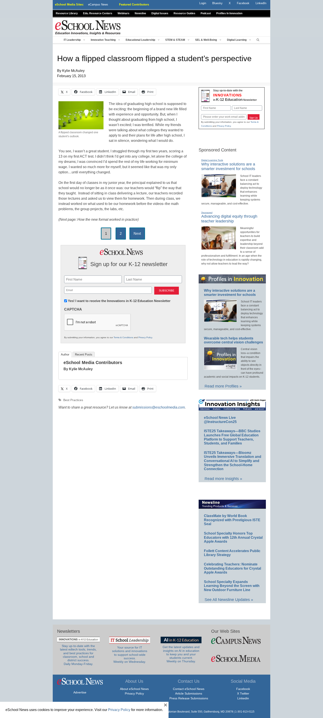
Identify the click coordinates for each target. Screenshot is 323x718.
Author (65, 354)
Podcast (206, 13)
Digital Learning (237, 39)
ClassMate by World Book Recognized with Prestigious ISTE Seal (232, 520)
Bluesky (217, 3)
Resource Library (67, 13)
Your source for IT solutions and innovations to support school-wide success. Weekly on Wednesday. (129, 654)
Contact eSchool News (188, 689)
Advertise (79, 692)
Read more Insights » (223, 478)
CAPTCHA (73, 309)
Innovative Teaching (103, 39)
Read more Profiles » (223, 386)
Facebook (243, 689)
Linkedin (243, 698)
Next (137, 233)
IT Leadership (72, 39)
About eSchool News (134, 689)
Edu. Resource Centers (97, 13)
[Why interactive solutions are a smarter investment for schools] (218, 195)
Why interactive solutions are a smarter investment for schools (228, 166)
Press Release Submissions (188, 698)
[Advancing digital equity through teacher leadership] (218, 247)
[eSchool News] (88, 27)
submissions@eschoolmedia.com (158, 407)
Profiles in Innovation (229, 13)
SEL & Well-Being (206, 39)
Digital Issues (159, 13)
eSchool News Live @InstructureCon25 (220, 420)
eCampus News (98, 4)
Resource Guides (184, 13)
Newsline (140, 13)
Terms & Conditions (123, 337)
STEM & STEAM (175, 39)
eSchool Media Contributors (93, 362)
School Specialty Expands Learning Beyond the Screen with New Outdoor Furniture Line (231, 586)
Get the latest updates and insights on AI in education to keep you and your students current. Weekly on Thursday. (181, 654)
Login (202, 3)
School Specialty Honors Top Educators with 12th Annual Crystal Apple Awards (233, 537)
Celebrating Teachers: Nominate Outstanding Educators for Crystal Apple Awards (232, 568)
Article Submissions (188, 693)
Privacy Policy (145, 337)
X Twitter (243, 693)
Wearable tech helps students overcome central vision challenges (233, 340)
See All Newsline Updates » (229, 599)
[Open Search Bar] (258, 40)
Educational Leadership (140, 39)
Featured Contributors (134, 4)
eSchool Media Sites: (69, 4)
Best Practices (73, 400)
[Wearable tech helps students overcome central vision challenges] (220, 367)
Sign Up (253, 117)
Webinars (123, 13)
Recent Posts (83, 354)
